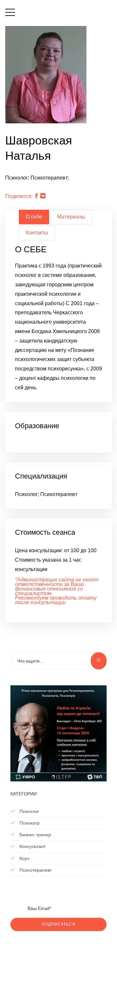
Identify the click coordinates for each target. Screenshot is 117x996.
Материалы (71, 216)
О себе (34, 216)
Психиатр (29, 823)
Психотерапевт (35, 870)
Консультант (32, 846)
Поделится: (18, 196)
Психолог (28, 811)
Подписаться (58, 924)
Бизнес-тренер (34, 834)
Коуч (23, 858)
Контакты (37, 232)
